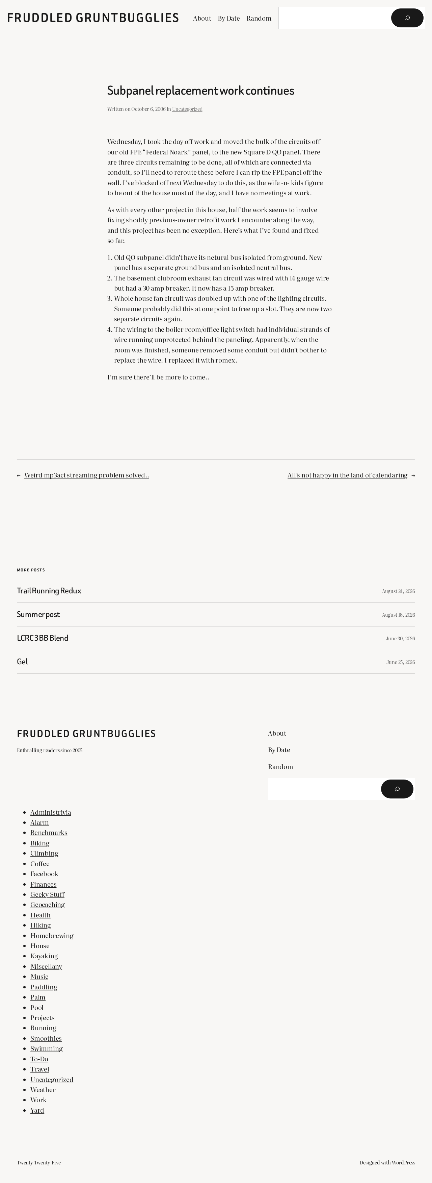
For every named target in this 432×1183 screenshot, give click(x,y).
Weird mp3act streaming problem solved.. (86, 474)
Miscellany (46, 966)
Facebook (44, 873)
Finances (43, 884)
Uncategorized (187, 108)
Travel (39, 1069)
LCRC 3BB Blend (42, 638)
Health (40, 914)
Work (38, 1099)
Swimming (46, 1048)
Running (43, 1027)
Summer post (38, 614)
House (40, 945)
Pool (37, 1007)
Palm (38, 997)
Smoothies (46, 1038)
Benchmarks (49, 832)
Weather (43, 1089)
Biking (40, 842)
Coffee (40, 863)
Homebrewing (52, 935)
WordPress (403, 1162)
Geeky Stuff (47, 894)
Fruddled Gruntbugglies (93, 18)
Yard (37, 1110)
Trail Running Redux (49, 591)
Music (39, 976)
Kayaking (44, 955)
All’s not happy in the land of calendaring (348, 474)
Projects (42, 1017)
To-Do (39, 1058)
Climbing (44, 853)
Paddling (43, 986)
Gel (22, 662)
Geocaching (47, 904)
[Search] (407, 17)
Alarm (39, 822)
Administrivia (50, 812)
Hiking (40, 925)
